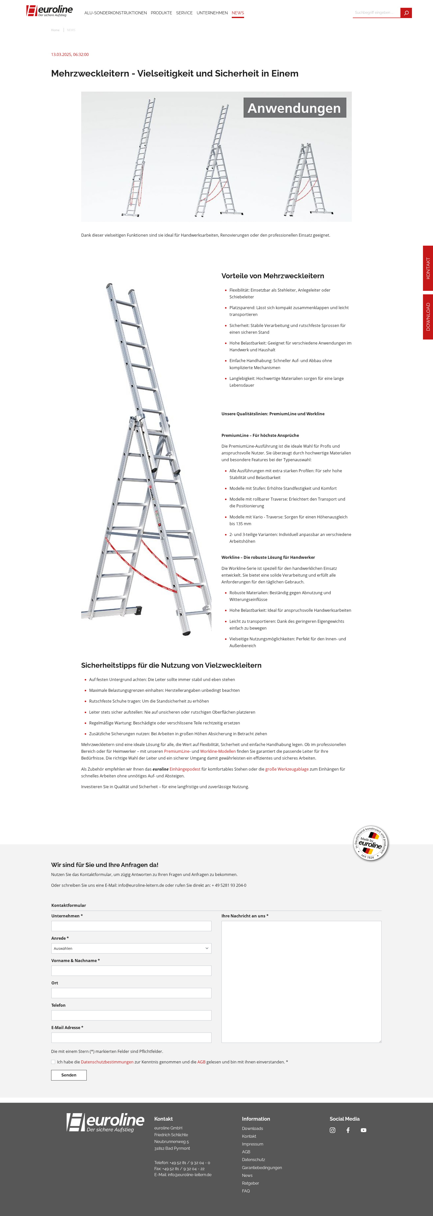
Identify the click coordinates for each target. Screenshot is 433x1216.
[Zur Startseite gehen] (49, 10)
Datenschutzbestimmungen (107, 1062)
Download (428, 317)
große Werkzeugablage (287, 769)
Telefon (58, 1005)
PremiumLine (176, 751)
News (247, 1175)
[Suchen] (406, 13)
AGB (201, 1062)
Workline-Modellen (218, 751)
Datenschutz (253, 1159)
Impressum (252, 1144)
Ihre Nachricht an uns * (245, 916)
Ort (54, 983)
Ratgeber (250, 1183)
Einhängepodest (185, 769)
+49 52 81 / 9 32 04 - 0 (190, 1162)
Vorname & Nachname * (75, 960)
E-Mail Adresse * (67, 1027)
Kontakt (428, 268)
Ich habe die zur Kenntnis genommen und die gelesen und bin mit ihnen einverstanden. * (172, 1062)
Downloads (252, 1128)
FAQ (246, 1191)
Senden (68, 1075)
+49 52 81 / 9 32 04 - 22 (183, 1168)
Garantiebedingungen (262, 1167)
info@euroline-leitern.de (189, 1174)
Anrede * (60, 938)
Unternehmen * (67, 916)
